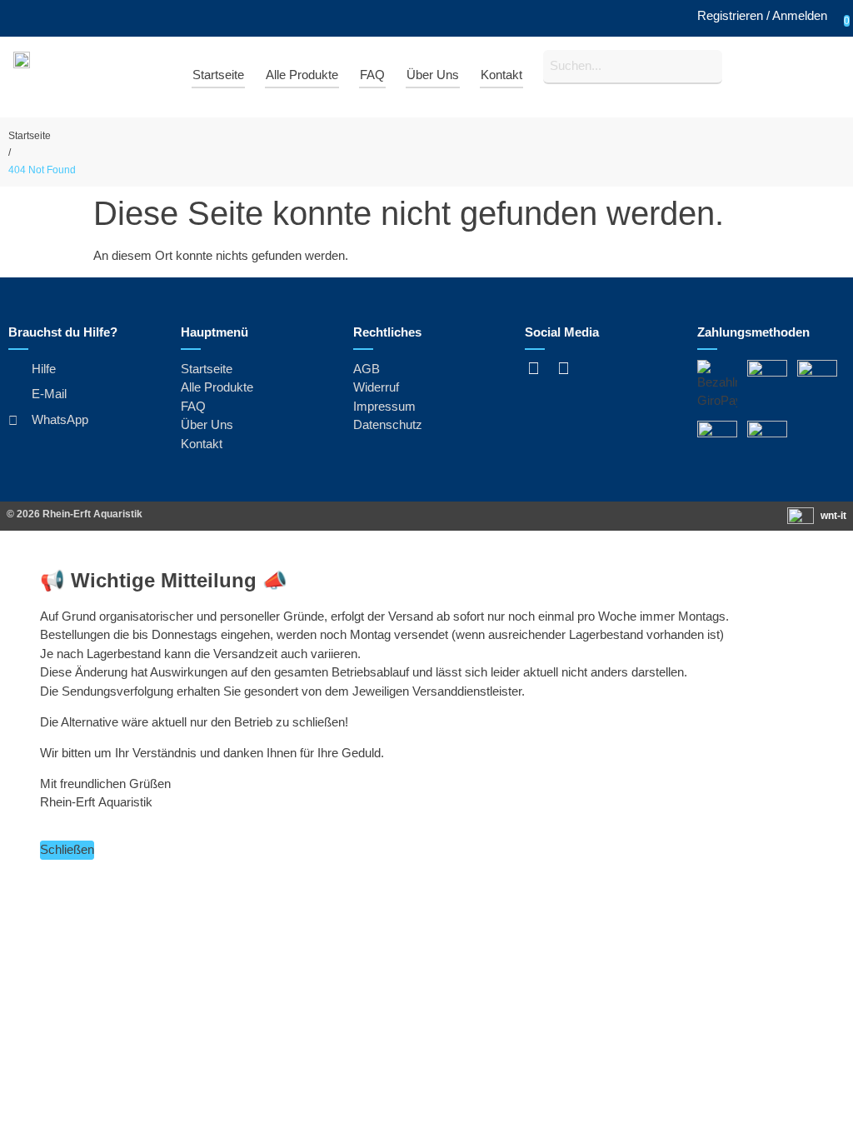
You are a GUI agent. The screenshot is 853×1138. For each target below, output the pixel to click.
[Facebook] (533, 368)
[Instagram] (563, 368)
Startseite (29, 136)
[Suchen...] (632, 67)
